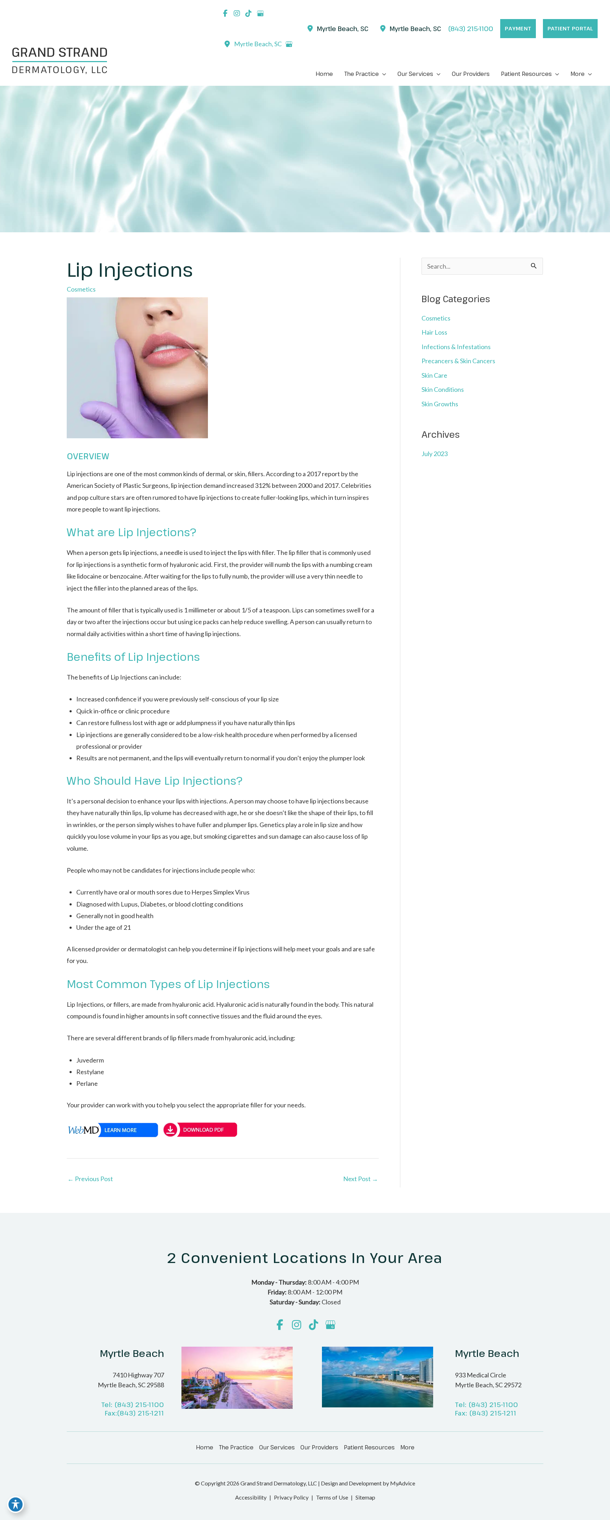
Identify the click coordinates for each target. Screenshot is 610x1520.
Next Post (360, 1179)
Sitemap (365, 1497)
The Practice (236, 1447)
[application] (382, 74)
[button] (518, 28)
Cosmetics (81, 289)
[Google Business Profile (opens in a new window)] (289, 44)
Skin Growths (439, 404)
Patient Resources (369, 1447)
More (407, 1447)
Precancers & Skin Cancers (458, 361)
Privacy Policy (291, 1497)
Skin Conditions (442, 389)
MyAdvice (402, 1483)
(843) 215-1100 (139, 1404)
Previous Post (90, 1179)
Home (204, 1447)
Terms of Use (332, 1497)
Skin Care (434, 375)
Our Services (277, 1447)
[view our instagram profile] (237, 13)
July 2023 (434, 453)
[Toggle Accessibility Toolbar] (15, 1504)
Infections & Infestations (456, 347)
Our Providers (319, 1447)
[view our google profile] (260, 13)
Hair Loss (434, 332)
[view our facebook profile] (225, 13)
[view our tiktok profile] (248, 13)
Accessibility (251, 1497)
